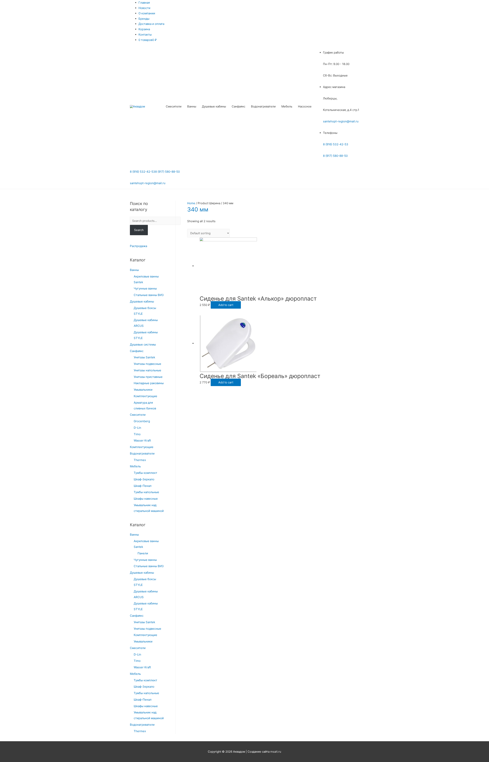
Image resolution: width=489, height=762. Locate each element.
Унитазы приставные (148, 377)
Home (191, 203)
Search (139, 230)
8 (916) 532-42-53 (335, 144)
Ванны (191, 106)
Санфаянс (238, 106)
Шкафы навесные (146, 498)
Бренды (143, 18)
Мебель (286, 106)
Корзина (144, 29)
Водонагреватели (263, 106)
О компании (146, 13)
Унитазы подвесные (147, 364)
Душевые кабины (214, 106)
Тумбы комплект (145, 473)
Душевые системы (143, 344)
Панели (143, 553)
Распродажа (138, 246)
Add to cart (225, 305)
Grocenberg (142, 421)
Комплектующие (145, 396)
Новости (144, 8)
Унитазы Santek (144, 357)
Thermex (140, 460)
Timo (137, 434)
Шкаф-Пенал (142, 486)
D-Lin (137, 427)
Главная (144, 2)
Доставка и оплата (151, 24)
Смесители (173, 106)
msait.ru (275, 751)
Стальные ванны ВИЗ (149, 295)
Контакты (145, 34)
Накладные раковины (149, 383)
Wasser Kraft (142, 440)
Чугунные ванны (145, 288)
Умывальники (143, 389)
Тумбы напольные (146, 492)
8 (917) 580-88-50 (335, 156)
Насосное (305, 106)
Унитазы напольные (147, 370)
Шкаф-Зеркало (144, 479)
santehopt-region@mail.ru (341, 121)
